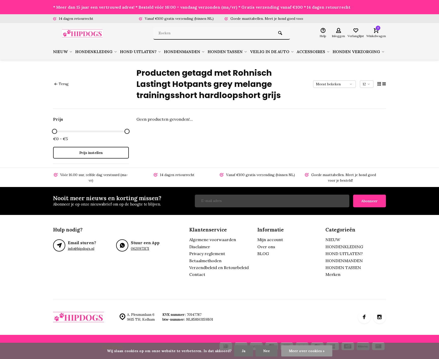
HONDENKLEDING (94, 51)
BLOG (263, 253)
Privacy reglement (207, 253)
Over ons (266, 246)
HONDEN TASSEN (225, 51)
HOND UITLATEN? (138, 51)
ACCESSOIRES (311, 51)
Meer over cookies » (307, 351)
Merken (332, 274)
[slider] (54, 131)
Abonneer (369, 201)
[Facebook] (364, 317)
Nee (266, 351)
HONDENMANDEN (182, 51)
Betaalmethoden (205, 260)
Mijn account (270, 239)
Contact (197, 274)
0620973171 (140, 248)
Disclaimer (199, 246)
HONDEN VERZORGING (356, 51)
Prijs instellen (91, 152)
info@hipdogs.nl (81, 248)
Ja (243, 351)
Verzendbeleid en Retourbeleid (219, 267)
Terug (64, 84)
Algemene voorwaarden (212, 239)
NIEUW (60, 51)
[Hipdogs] (83, 33)
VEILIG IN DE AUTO (269, 51)
